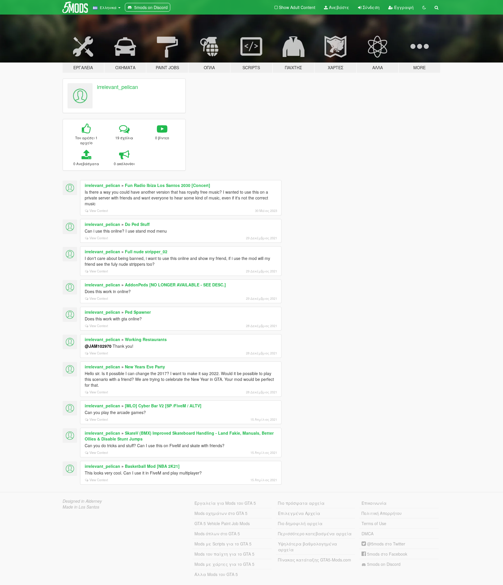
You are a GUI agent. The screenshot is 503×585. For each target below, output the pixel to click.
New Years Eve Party (145, 367)
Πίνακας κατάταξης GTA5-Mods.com (314, 560)
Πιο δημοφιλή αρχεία (300, 523)
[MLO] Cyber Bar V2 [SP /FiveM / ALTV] (163, 406)
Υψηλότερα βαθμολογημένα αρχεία (307, 546)
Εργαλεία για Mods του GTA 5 (225, 503)
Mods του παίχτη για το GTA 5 (224, 554)
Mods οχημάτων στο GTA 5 (220, 513)
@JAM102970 (98, 346)
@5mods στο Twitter (385, 544)
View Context (98, 210)
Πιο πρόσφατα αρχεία (301, 503)
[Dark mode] (424, 7)
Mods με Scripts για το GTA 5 (223, 544)
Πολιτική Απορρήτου (382, 513)
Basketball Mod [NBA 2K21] (152, 466)
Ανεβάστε (338, 7)
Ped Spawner (138, 312)
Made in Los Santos (81, 507)
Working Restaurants (146, 339)
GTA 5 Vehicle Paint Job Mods (222, 523)
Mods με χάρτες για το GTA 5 (224, 564)
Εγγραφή (403, 7)
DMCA (367, 533)
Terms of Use (374, 523)
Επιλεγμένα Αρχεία (299, 513)
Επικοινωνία (374, 503)
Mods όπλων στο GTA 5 (217, 533)
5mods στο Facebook (386, 554)
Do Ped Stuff (137, 224)
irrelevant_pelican (117, 86)
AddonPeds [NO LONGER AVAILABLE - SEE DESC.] (175, 285)
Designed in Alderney (82, 501)
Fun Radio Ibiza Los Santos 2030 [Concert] (167, 185)
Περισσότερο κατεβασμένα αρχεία (315, 533)
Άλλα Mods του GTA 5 (216, 574)
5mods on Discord (383, 564)
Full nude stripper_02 (146, 251)
